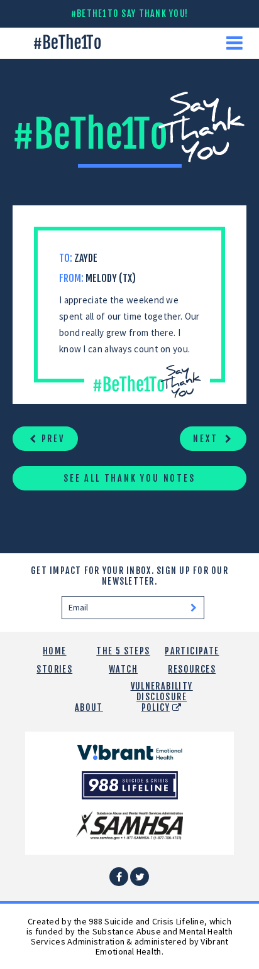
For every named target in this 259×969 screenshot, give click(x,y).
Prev (51, 438)
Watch (123, 669)
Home (55, 651)
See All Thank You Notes (129, 478)
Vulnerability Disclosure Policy (162, 697)
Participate (192, 651)
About (89, 707)
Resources (192, 669)
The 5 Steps (123, 651)
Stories (54, 669)
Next (207, 438)
